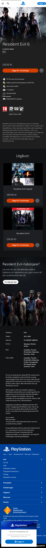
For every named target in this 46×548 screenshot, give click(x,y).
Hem (4, 454)
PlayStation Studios (9, 468)
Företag (5, 474)
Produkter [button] (7, 483)
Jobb (4, 465)
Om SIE (5, 463)
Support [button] (6, 492)
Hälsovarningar (10, 419)
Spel (10, 454)
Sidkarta (39, 536)
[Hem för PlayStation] (23, 3)
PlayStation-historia (9, 477)
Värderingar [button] (8, 488)
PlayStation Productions (11, 471)
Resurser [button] (6, 497)
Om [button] (4, 459)
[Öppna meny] (2, 3)
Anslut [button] (5, 502)
